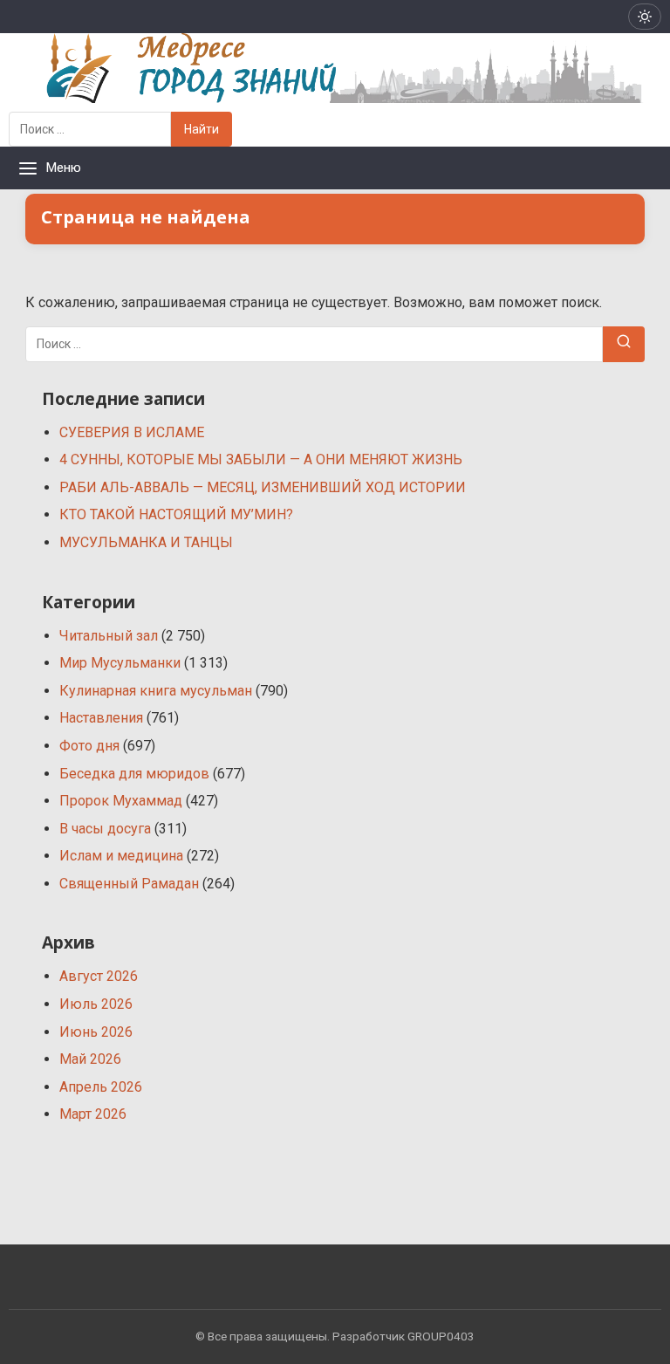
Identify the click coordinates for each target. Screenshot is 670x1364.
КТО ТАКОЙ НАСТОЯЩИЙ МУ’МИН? (176, 514)
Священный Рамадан (129, 883)
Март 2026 (92, 1114)
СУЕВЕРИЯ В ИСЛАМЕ (131, 432)
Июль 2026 (96, 1004)
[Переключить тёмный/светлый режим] (644, 16)
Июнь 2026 (96, 1032)
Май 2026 (90, 1059)
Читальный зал (108, 635)
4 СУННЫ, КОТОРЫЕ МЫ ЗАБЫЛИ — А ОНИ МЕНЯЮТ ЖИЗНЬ (260, 459)
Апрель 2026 (100, 1087)
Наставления (101, 717)
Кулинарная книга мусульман (155, 690)
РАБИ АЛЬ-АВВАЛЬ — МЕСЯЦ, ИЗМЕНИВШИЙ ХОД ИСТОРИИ (262, 487)
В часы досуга (105, 828)
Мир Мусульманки (120, 663)
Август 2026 (98, 976)
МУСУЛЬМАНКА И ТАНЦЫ (146, 542)
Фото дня (89, 745)
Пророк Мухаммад (120, 800)
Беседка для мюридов (134, 773)
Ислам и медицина (121, 855)
